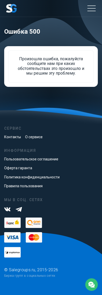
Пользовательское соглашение (31, 159)
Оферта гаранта (18, 168)
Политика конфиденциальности (32, 177)
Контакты (12, 137)
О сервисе (34, 137)
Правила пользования (23, 186)
